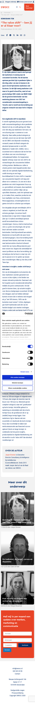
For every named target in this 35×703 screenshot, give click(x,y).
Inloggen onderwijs (10, 2)
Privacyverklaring (17, 693)
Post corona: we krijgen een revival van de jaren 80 (14, 599)
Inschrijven (25, 645)
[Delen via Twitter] (14, 35)
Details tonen (25, 371)
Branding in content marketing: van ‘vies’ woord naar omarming (16, 521)
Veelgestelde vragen (17, 690)
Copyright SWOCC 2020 (17, 696)
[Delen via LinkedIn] (17, 35)
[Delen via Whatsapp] (24, 35)
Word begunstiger (29, 7)
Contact (17, 674)
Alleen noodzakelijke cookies (17, 388)
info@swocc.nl (17, 668)
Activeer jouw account (25, 2)
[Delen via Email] (21, 35)
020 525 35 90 (17, 671)
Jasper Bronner (10, 455)
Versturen (7, 650)
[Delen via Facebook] (7, 35)
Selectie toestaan (17, 382)
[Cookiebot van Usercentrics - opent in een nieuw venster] (25, 313)
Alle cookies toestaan (17, 377)
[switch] (30, 352)
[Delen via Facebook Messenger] (10, 35)
